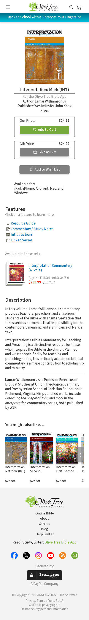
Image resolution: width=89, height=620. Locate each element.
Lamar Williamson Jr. (51, 101)
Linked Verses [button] (21, 240)
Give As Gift (47, 152)
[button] (71, 7)
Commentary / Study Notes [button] (32, 229)
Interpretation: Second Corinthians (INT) (40, 473)
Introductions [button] (22, 234)
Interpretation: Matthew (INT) (15, 469)
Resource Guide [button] (23, 223)
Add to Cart (46, 129)
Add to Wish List (47, 169)
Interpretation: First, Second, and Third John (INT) (66, 473)
